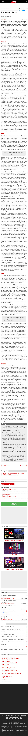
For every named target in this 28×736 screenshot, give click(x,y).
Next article (22, 465)
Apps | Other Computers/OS (8, 667)
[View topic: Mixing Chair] (26, 644)
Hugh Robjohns (4, 612)
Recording (4, 17)
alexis (2, 597)
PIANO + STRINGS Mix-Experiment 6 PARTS (10, 646)
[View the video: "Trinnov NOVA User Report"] (14, 562)
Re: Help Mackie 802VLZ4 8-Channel (8, 605)
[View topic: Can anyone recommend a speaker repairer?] (26, 629)
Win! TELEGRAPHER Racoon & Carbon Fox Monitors (12, 473)
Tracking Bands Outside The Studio (9, 496)
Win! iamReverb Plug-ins (6, 474)
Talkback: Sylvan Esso (6, 494)
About (3, 715)
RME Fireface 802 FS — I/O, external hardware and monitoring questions (13, 636)
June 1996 (25, 19)
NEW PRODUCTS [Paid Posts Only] (9, 662)
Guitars (2, 134)
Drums (2, 273)
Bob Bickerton (3, 602)
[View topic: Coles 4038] (26, 631)
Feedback (4, 679)
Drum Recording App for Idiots (7, 634)
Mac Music (4, 665)
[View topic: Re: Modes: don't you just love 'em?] (26, 595)
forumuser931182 (4, 607)
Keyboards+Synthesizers (7, 659)
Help (19, 715)
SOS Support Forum (6, 680)
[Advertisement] (14, 515)
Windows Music (5, 664)
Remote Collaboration (7, 676)
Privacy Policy (23, 715)
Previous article (6, 465)
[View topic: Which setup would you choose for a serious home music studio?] (26, 641)
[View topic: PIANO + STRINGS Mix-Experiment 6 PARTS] (26, 647)
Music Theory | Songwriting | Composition (7, 598)
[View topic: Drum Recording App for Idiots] (26, 634)
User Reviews (5, 674)
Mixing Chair (3, 644)
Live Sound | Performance (8, 668)
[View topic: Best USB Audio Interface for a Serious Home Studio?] (26, 639)
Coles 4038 (3, 631)
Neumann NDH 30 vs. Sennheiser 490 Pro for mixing (12, 649)
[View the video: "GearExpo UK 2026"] (14, 548)
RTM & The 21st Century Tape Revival (9, 489)
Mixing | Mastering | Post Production (7, 619)
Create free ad (11, 484)
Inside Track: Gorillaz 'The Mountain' (9, 491)
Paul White (4, 19)
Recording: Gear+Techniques (5, 608)
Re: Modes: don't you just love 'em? (8, 595)
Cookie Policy (13, 715)
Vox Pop (4, 424)
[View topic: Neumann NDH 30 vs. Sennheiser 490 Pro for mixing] (26, 649)
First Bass (3, 42)
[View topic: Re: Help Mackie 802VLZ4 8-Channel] (26, 605)
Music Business (5, 671)
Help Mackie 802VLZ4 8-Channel (7, 626)
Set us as (23, 8)
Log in (2, 1)
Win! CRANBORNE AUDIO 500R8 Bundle (9, 476)
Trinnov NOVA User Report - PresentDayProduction (14, 569)
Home (2, 8)
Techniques (7, 8)
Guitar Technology (6, 661)
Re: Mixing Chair (4, 616)
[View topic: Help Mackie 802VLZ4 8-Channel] (26, 626)
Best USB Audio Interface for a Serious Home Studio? (12, 639)
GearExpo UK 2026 (14, 554)
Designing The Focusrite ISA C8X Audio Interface (14, 540)
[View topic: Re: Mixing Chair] (26, 616)
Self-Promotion (5, 677)
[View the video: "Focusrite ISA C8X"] (14, 534)
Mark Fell (3, 499)
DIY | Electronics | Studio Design (9, 670)
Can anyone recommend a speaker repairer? (10, 629)
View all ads (3, 484)
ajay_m (2, 618)
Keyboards (3, 364)
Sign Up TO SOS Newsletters (14, 503)
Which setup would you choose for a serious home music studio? (13, 641)
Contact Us (8, 715)
